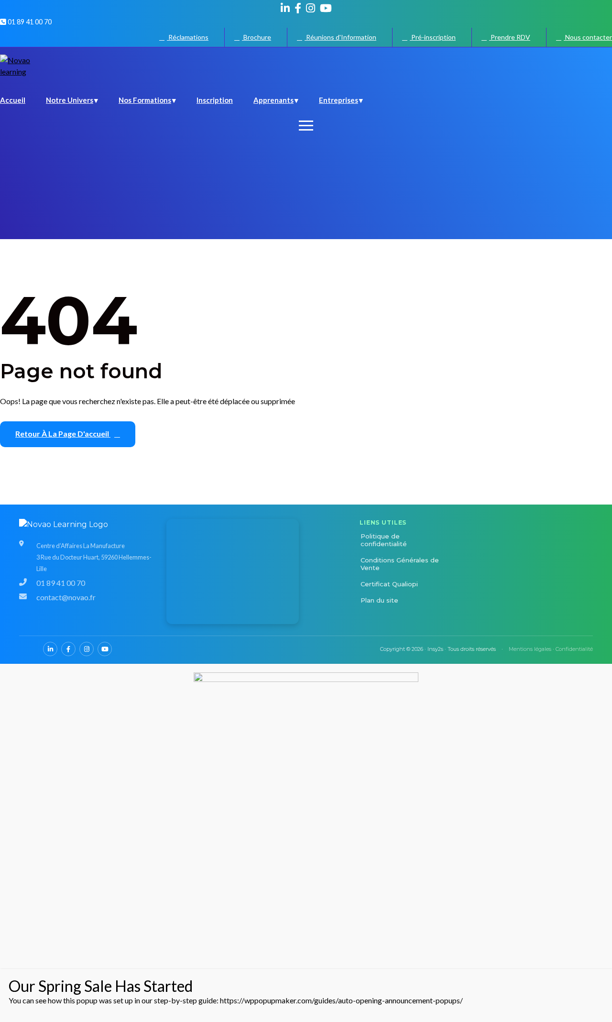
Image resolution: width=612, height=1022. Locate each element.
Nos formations (145, 100)
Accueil (12, 100)
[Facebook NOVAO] (298, 8)
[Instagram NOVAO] (310, 8)
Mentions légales (530, 649)
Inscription (215, 100)
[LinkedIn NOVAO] (285, 8)
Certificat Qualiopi (389, 584)
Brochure (256, 37)
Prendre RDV (509, 37)
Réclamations (187, 37)
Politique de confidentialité (384, 540)
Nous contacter (588, 37)
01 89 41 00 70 (29, 22)
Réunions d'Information (340, 37)
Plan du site (379, 600)
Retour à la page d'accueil (62, 433)
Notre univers (69, 100)
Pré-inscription (433, 37)
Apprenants (273, 100)
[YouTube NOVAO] (326, 8)
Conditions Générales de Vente (400, 563)
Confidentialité (574, 649)
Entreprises (338, 100)
